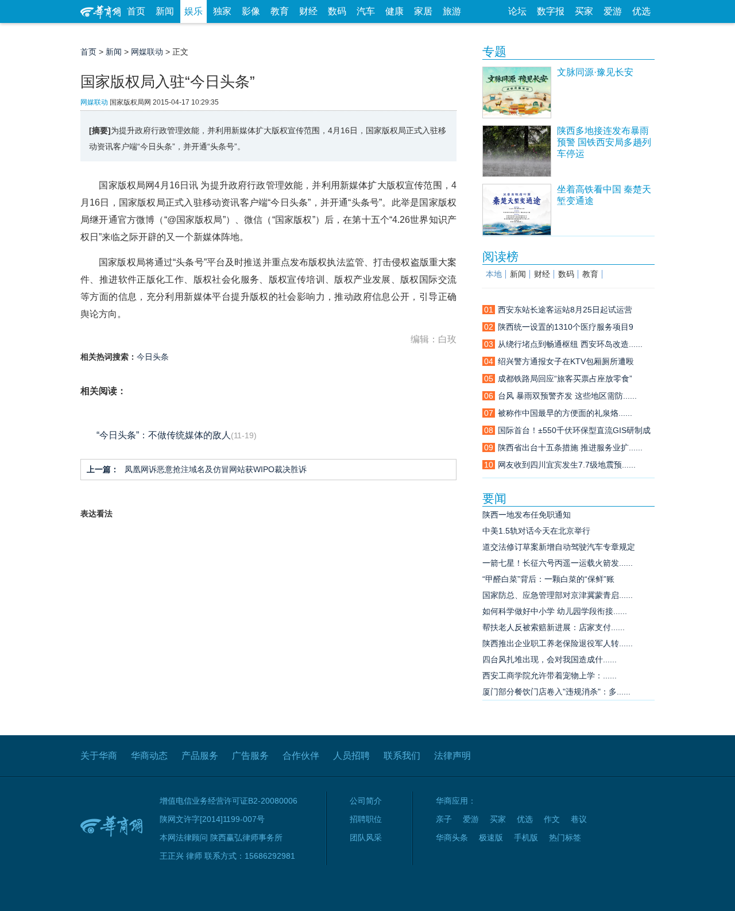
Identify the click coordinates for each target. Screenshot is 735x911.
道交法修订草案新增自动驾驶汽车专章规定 (558, 546)
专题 (494, 51)
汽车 (366, 11)
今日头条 (153, 356)
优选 (641, 11)
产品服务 (199, 756)
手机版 (526, 837)
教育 (279, 11)
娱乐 (193, 11)
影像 (251, 11)
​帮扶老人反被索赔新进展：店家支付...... (553, 627)
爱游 (613, 11)
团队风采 (366, 837)
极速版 (491, 837)
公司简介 (366, 800)
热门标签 (565, 837)
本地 (494, 274)
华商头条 (452, 837)
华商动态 (149, 756)
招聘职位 (366, 819)
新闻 (165, 11)
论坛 (517, 11)
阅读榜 (500, 256)
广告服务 (250, 756)
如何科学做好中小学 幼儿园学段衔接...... (554, 611)
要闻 (494, 498)
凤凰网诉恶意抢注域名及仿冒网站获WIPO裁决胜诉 (197, 469)
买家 (584, 11)
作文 (552, 819)
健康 (394, 11)
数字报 (550, 11)
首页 (136, 11)
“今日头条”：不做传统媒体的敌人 (163, 435)
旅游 (452, 11)
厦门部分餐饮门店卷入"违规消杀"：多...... (556, 691)
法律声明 (452, 756)
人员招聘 (351, 756)
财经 (308, 11)
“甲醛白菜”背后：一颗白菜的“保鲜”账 (548, 579)
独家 (222, 11)
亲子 (444, 819)
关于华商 (98, 756)
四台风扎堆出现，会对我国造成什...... (549, 659)
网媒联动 (147, 51)
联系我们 (402, 756)
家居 (423, 11)
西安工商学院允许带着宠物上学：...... (549, 675)
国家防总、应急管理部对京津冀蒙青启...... (557, 595)
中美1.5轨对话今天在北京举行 (536, 530)
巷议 (579, 819)
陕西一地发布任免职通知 (526, 514)
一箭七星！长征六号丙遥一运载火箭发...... (557, 563)
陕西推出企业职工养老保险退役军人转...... (557, 643)
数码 (337, 11)
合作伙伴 (301, 756)
